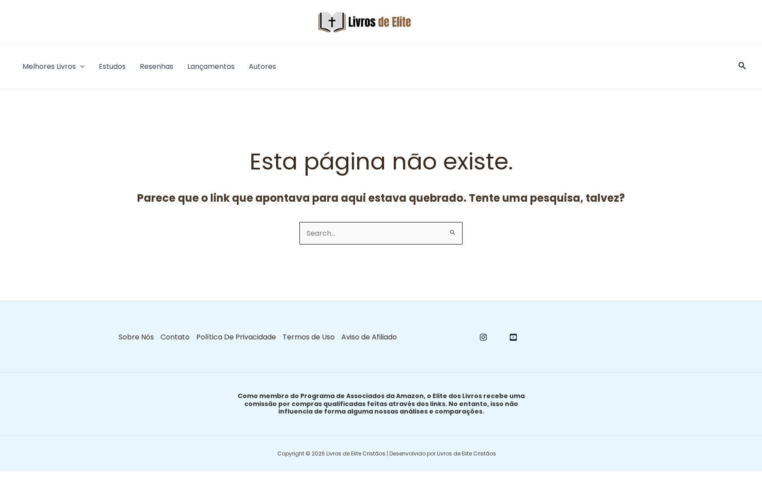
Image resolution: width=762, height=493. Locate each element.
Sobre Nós (136, 337)
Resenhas (156, 66)
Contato (175, 337)
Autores (262, 66)
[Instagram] (483, 337)
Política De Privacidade (236, 337)
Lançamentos (211, 66)
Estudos (112, 66)
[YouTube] (513, 337)
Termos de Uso (309, 337)
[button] (80, 67)
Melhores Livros (49, 66)
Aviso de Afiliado (369, 337)
